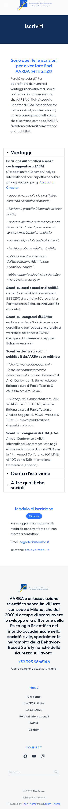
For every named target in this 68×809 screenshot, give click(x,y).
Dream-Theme (51, 803)
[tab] (34, 152)
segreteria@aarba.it (34, 542)
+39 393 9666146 (37, 550)
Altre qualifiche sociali (27, 485)
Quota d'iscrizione (30, 473)
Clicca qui (34, 516)
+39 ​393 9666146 (34, 662)
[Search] (56, 772)
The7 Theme (29, 803)
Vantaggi (21, 152)
